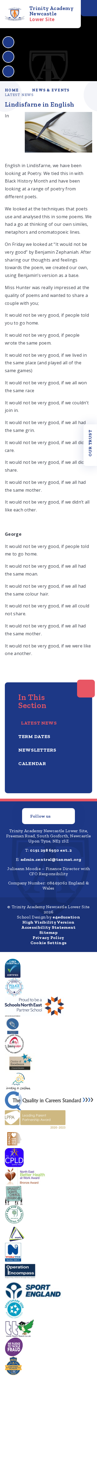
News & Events (50, 90)
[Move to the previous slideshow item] (8, 42)
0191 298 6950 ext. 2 (51, 850)
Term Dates (34, 736)
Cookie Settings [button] (48, 942)
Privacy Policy (48, 937)
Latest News (19, 94)
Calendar (32, 763)
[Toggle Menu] (89, 8)
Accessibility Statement (48, 927)
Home (12, 90)
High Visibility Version (48, 922)
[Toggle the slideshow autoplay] (8, 71)
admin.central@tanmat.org (50, 859)
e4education (66, 917)
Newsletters (37, 750)
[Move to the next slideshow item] (8, 57)
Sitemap (48, 932)
